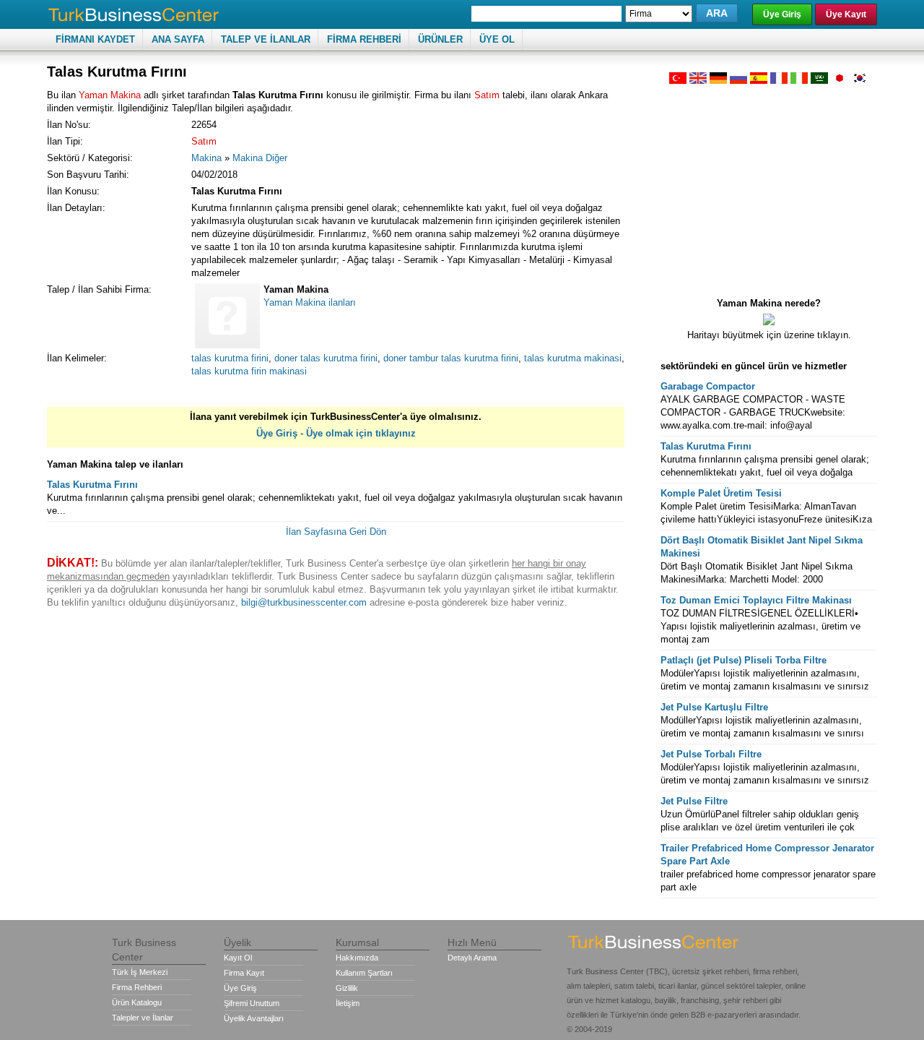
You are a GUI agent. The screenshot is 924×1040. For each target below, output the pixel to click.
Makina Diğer (259, 157)
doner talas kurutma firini (326, 358)
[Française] (779, 80)
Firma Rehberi (137, 987)
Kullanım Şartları (364, 972)
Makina (206, 157)
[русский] (738, 80)
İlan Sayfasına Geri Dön (336, 531)
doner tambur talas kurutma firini (450, 358)
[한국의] (859, 80)
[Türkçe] (678, 80)
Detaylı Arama (472, 957)
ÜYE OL (497, 39)
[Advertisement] (769, 185)
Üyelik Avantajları (254, 1018)
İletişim (347, 1003)
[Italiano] (799, 80)
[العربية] (819, 80)
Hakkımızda (357, 957)
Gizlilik (347, 988)
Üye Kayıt (846, 14)
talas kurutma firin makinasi (249, 371)
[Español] (758, 80)
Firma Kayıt (244, 972)
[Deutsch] (718, 80)
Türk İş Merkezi (139, 972)
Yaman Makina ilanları (309, 302)
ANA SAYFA (178, 39)
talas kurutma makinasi (573, 358)
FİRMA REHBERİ (364, 39)
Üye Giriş (782, 14)
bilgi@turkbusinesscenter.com (304, 602)
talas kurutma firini (230, 358)
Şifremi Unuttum (251, 1003)
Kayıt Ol (238, 957)
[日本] (839, 80)
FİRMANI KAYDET (95, 39)
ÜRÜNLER (440, 39)
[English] (698, 80)
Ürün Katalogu (137, 1002)
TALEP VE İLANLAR (265, 39)
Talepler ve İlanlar (142, 1017)
